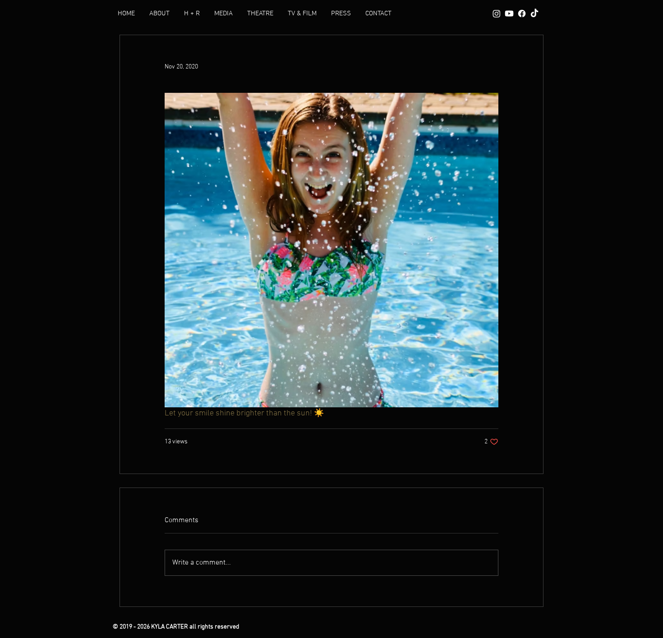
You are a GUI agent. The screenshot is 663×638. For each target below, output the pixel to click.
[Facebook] (522, 13)
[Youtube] (509, 13)
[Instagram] (497, 13)
